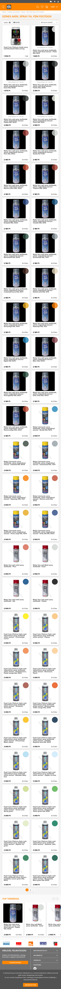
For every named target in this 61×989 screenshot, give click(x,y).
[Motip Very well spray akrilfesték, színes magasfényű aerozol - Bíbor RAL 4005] (45, 352)
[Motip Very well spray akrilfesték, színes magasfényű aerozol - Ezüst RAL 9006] (16, 76)
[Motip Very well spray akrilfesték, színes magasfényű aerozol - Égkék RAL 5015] (16, 352)
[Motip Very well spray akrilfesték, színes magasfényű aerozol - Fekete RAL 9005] (16, 110)
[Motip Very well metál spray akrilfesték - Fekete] (45, 594)
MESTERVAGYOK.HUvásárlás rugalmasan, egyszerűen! (9, 8)
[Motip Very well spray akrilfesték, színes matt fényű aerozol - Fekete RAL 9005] (45, 76)
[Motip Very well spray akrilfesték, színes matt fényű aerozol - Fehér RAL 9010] (45, 41)
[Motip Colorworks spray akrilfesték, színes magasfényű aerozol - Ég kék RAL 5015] (45, 421)
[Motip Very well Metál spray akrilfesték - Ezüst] (45, 559)
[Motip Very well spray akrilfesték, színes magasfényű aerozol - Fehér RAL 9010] (45, 110)
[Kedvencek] (42, 7)
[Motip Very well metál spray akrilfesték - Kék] (16, 594)
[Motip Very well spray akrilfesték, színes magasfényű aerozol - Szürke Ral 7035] (45, 145)
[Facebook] (34, 968)
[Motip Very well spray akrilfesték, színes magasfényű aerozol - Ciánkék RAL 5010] (45, 214)
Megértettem (30, 985)
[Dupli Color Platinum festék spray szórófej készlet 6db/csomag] (16, 41)
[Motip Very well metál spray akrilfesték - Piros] (16, 559)
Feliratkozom (15, 962)
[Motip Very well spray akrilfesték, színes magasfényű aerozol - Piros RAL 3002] (16, 145)
